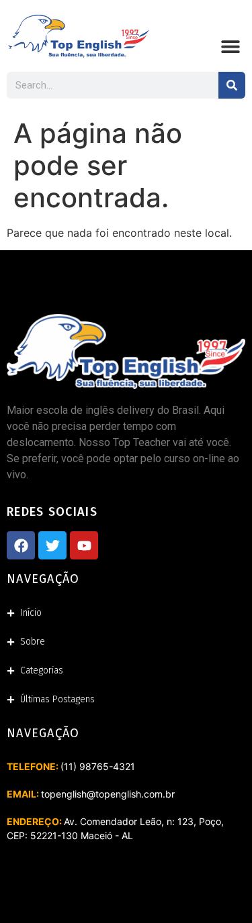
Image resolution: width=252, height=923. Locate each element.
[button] (230, 47)
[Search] (231, 85)
